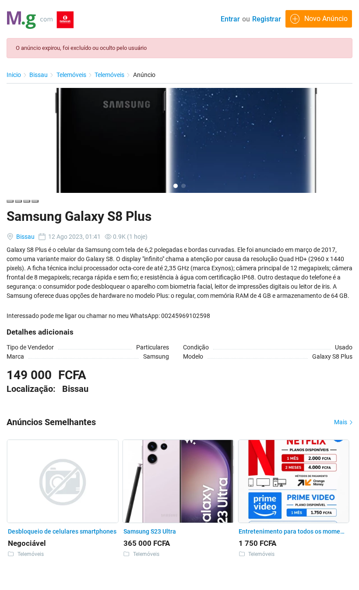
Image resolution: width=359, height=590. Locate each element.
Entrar (230, 19)
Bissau (39, 74)
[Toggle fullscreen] (26, 201)
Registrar (266, 19)
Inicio (14, 74)
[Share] (18, 201)
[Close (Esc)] (10, 201)
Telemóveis (72, 74)
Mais (341, 422)
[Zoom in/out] (35, 201)
